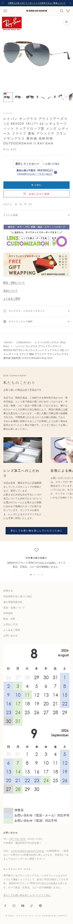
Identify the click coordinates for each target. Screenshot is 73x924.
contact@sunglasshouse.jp (27, 851)
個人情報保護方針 (12, 602)
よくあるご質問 (11, 298)
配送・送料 (9, 618)
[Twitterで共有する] (20, 204)
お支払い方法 (10, 624)
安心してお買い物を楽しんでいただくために (37, 530)
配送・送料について (14, 282)
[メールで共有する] (30, 204)
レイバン (8, 113)
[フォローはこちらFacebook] (5, 905)
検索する (8, 590)
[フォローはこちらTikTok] (31, 905)
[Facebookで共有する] (16, 204)
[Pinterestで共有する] (25, 204)
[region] (36, 558)
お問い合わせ (10, 635)
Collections (23, 342)
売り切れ (36, 185)
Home (7, 342)
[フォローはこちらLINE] (40, 905)
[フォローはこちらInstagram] (14, 905)
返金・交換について (14, 607)
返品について (10, 290)
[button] (55, 172)
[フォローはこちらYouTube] (22, 905)
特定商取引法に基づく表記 (17, 596)
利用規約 (8, 613)
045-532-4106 (17, 839)
